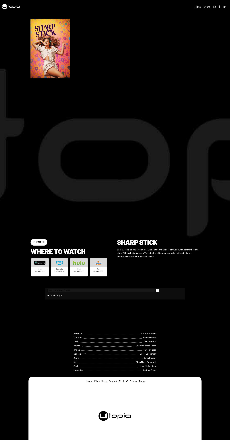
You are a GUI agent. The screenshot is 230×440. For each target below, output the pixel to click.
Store (207, 6)
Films (197, 6)
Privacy (133, 381)
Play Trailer (39, 242)
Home (89, 381)
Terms (142, 381)
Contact (113, 381)
